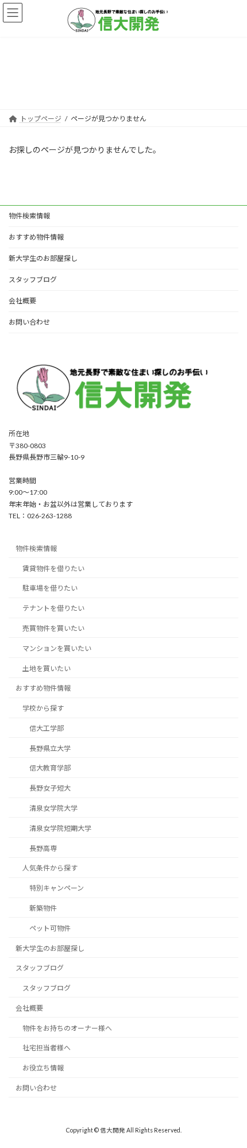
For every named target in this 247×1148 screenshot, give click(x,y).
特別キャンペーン (56, 888)
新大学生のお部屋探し (43, 258)
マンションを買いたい (56, 648)
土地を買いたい (46, 668)
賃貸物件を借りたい (53, 568)
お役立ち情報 (43, 1068)
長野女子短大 (50, 788)
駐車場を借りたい (50, 588)
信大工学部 (46, 728)
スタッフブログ (33, 279)
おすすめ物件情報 (36, 237)
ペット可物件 (50, 928)
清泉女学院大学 (53, 808)
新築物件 (43, 908)
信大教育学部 (50, 768)
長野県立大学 (50, 747)
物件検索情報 (29, 215)
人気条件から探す (50, 868)
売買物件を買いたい (53, 628)
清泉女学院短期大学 (60, 828)
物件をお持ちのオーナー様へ (67, 1027)
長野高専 (43, 847)
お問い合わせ (29, 322)
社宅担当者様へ (46, 1047)
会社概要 (22, 300)
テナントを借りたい (53, 608)
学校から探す (43, 708)
